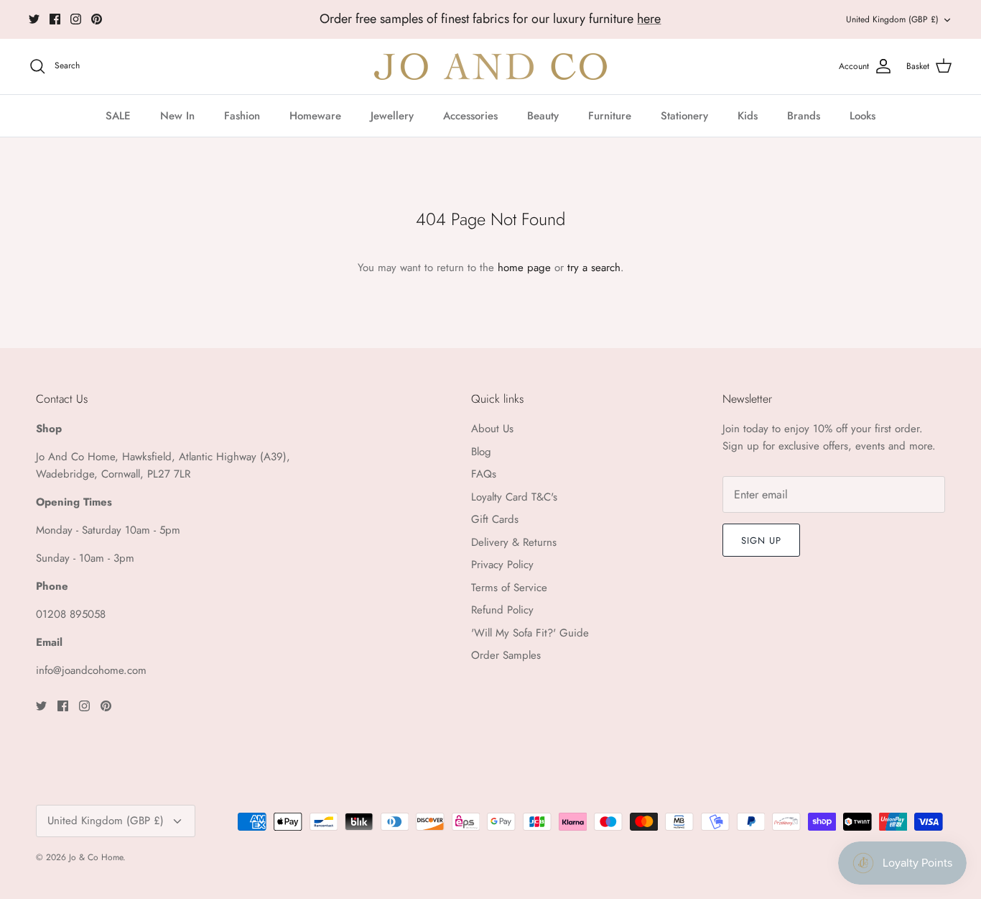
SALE (118, 116)
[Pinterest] (96, 19)
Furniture (609, 116)
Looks (862, 116)
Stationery (684, 116)
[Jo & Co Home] (490, 66)
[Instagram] (75, 19)
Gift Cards (495, 519)
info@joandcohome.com (91, 670)
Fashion (242, 116)
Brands (803, 116)
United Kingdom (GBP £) (892, 19)
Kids (748, 116)
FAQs (483, 474)
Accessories (470, 116)
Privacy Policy (502, 564)
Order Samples (506, 655)
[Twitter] (34, 19)
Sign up (761, 540)
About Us (492, 429)
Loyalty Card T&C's (514, 497)
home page (524, 267)
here (649, 18)
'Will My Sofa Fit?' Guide (530, 633)
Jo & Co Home (96, 857)
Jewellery (392, 116)
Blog (481, 452)
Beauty (543, 116)
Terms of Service (509, 587)
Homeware (315, 116)
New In (177, 116)
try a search (593, 267)
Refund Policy (502, 610)
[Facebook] (55, 19)
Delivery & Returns (514, 542)
